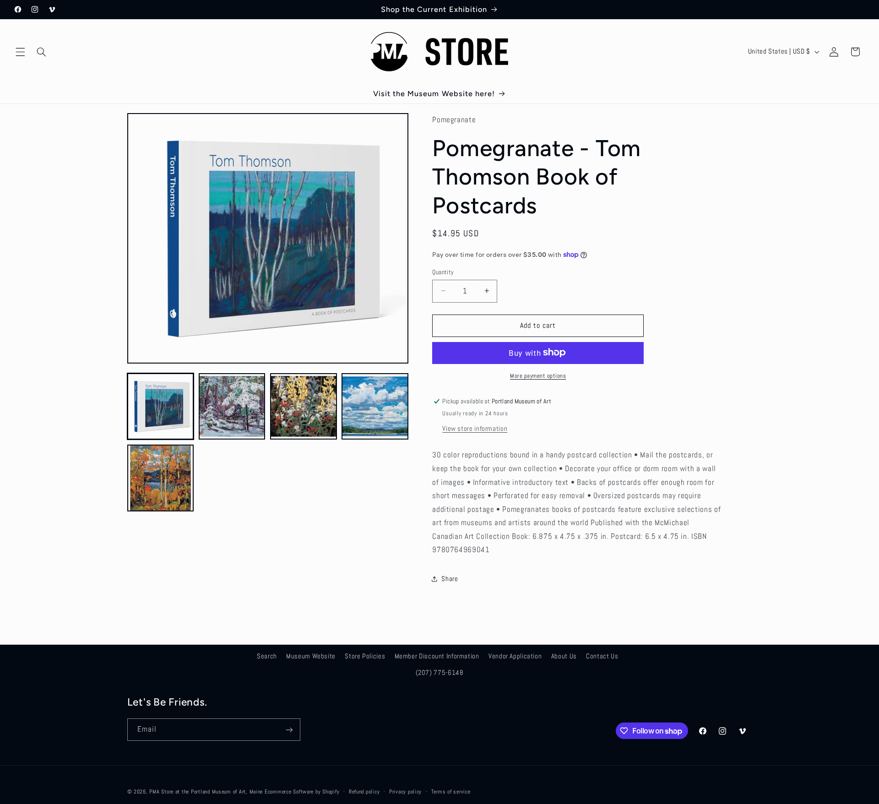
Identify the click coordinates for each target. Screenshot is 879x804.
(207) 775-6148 (440, 672)
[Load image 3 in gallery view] (303, 406)
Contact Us (602, 656)
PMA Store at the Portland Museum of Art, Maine (206, 791)
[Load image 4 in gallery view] (375, 406)
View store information (474, 428)
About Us (564, 656)
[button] (20, 51)
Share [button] (449, 579)
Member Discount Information (437, 656)
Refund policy (364, 791)
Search (267, 656)
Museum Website (311, 656)
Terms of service (451, 791)
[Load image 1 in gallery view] (160, 406)
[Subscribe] (288, 729)
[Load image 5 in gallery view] (160, 478)
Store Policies (365, 656)
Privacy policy (405, 791)
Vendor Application (515, 656)
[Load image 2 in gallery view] (232, 406)
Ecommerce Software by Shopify (302, 791)
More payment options (538, 375)
